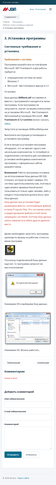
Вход (32, 9)
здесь (7, 123)
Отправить (13, 454)
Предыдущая (13, 362)
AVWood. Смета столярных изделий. (18, 25)
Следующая (43, 362)
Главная (6, 22)
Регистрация (40, 9)
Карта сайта (23, 478)
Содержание (10, 17)
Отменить (31, 454)
